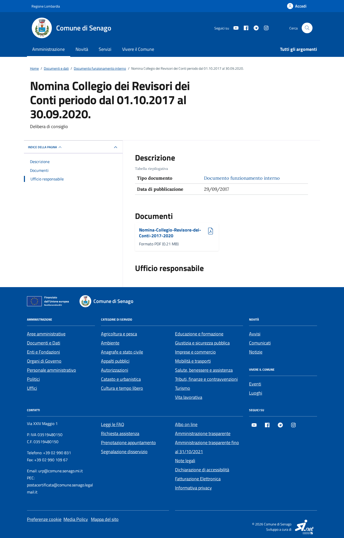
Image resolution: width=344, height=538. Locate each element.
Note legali (185, 460)
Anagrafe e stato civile (122, 352)
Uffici (32, 388)
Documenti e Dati (43, 342)
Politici (33, 379)
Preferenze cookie (44, 519)
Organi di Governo (44, 361)
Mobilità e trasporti (193, 361)
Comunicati (260, 342)
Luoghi (255, 393)
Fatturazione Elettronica (198, 478)
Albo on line (186, 424)
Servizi (105, 49)
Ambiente (110, 342)
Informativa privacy (193, 487)
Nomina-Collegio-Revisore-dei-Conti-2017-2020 (170, 233)
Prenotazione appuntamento (128, 442)
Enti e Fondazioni (43, 352)
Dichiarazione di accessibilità (202, 469)
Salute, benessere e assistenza (204, 370)
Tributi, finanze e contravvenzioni (206, 379)
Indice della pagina (42, 147)
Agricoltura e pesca (119, 333)
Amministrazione (48, 49)
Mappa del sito (105, 519)
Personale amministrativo (51, 370)
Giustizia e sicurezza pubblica (202, 342)
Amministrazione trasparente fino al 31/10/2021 (207, 447)
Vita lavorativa (188, 397)
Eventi (255, 383)
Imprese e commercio (195, 352)
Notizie (255, 352)
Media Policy (75, 519)
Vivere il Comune (138, 49)
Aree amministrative (46, 333)
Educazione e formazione (199, 333)
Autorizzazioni (114, 370)
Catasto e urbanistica (121, 379)
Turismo (182, 388)
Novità (82, 49)
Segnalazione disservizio (124, 451)
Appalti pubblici (115, 361)
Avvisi (254, 333)
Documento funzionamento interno (242, 178)
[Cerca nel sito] (307, 28)
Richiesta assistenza (120, 433)
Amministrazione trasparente (202, 433)
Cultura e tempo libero (122, 388)
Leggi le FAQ (112, 424)
